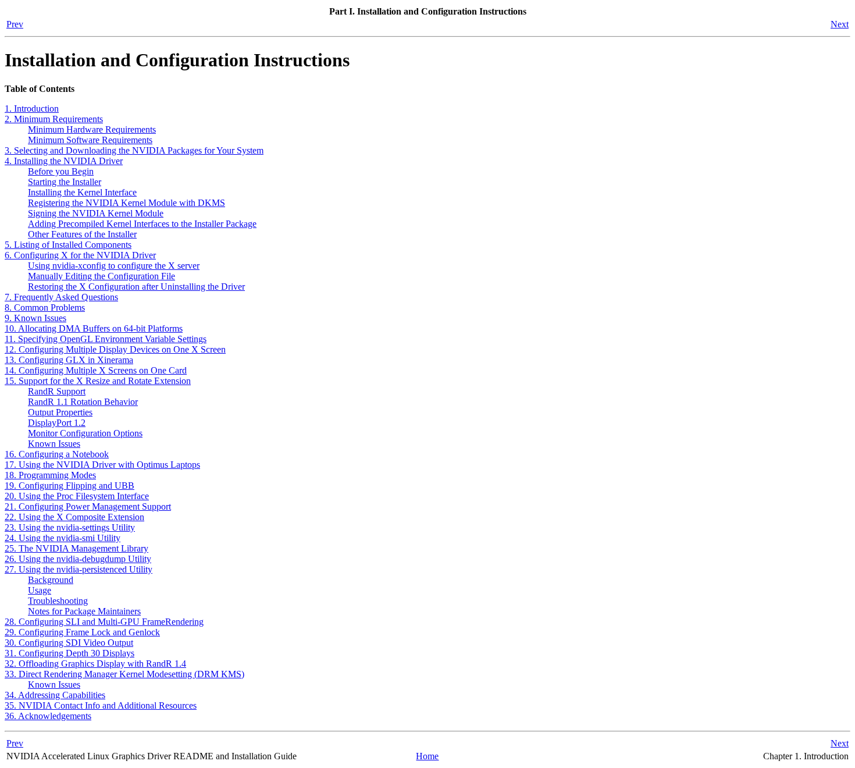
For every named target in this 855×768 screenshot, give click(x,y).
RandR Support (57, 391)
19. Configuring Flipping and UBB (69, 485)
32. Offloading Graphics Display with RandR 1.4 (95, 664)
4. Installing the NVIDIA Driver (64, 161)
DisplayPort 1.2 (57, 423)
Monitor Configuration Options (85, 433)
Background (50, 580)
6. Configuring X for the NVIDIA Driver (80, 255)
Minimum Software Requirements (90, 140)
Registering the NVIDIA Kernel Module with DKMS (126, 203)
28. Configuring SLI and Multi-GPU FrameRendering (104, 622)
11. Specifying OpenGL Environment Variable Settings (105, 339)
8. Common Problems (45, 307)
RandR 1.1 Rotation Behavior (83, 402)
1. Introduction (32, 108)
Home (427, 756)
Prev (14, 24)
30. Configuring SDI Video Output (69, 643)
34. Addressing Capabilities (55, 695)
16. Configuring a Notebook (57, 454)
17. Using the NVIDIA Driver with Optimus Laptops (102, 465)
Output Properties (60, 412)
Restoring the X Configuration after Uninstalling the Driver (136, 286)
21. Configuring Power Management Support (88, 506)
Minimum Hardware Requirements (92, 129)
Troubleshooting (58, 601)
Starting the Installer (64, 182)
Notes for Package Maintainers (84, 611)
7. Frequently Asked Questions (61, 297)
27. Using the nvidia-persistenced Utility (78, 569)
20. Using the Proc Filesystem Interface (77, 496)
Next (840, 24)
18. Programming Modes (50, 475)
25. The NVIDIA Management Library (76, 548)
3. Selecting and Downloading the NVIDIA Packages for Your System (134, 150)
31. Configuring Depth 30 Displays (69, 653)
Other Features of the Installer (82, 234)
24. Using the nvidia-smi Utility (62, 538)
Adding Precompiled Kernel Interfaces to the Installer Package (142, 224)
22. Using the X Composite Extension (74, 517)
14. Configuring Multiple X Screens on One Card (96, 370)
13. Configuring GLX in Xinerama (69, 360)
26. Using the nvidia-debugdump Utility (78, 559)
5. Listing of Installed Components (68, 245)
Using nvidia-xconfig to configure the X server (114, 266)
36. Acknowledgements (48, 716)
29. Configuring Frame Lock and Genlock (82, 632)
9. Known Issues (35, 318)
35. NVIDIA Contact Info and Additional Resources (101, 705)
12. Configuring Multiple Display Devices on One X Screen (115, 349)
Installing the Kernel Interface (82, 192)
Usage (39, 590)
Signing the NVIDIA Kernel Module (95, 213)
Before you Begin (61, 171)
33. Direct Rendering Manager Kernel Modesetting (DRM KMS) (124, 674)
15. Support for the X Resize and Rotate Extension (98, 381)
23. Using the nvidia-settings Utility (70, 527)
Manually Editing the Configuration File (101, 276)
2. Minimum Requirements (54, 119)
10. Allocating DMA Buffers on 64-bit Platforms (94, 328)
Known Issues (54, 444)
